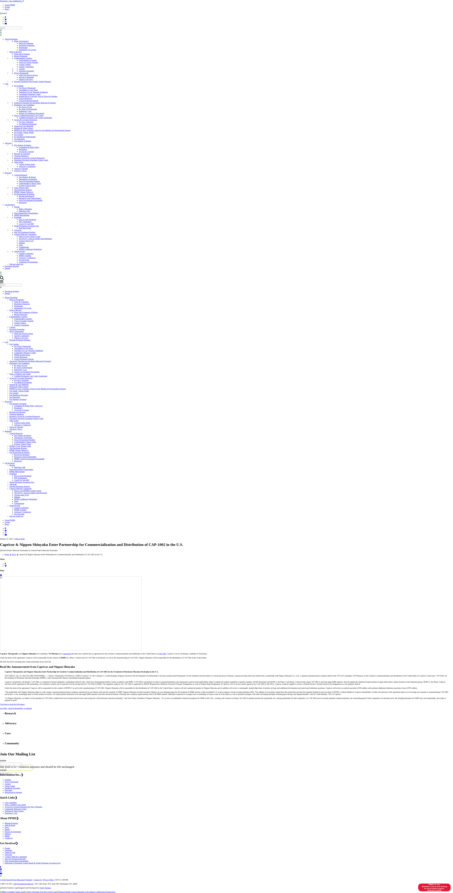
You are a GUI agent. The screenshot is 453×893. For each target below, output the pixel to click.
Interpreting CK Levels (22, 308)
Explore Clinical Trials (22, 444)
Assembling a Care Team (23, 348)
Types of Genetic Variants (23, 321)
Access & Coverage (21, 410)
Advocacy (8, 402)
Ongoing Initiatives (16, 414)
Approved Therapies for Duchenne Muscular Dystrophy (30, 361)
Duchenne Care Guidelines (19, 363)
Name (3, 760)
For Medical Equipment (23, 382)
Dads (16, 501)
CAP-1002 (162, 654)
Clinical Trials (19, 539)
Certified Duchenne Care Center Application (30, 376)
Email (3, 770)
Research (8, 431)
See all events (19, 514)
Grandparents (19, 503)
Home (7, 555)
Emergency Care (20, 370)
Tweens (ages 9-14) (21, 495)
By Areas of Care (20, 365)
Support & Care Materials (19, 385)
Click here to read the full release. (12, 704)
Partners (8, 834)
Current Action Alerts (22, 423)
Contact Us (38, 880)
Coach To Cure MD (21, 480)
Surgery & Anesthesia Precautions (27, 372)
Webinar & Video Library (19, 387)
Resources (18, 461)
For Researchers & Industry (19, 453)
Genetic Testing (20, 323)
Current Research (15, 433)
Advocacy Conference (22, 425)
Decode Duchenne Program (19, 340)
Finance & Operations (13, 832)
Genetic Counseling (21, 325)
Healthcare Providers (12, 788)
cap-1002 (3, 708)
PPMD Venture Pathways (19, 450)
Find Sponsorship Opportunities (21, 469)
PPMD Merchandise (17, 472)
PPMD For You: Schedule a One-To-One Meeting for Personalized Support (37, 389)
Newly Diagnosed (11, 782)
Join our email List (16, 516)
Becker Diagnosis (20, 315)
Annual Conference (21, 508)
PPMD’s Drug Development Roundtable (29, 459)
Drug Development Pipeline (24, 440)
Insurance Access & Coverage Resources (24, 416)
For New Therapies (21, 380)
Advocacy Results (16, 427)
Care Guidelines (11, 803)
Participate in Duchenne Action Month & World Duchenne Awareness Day (33, 863)
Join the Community (21, 336)
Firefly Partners (45, 888)
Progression (18, 306)
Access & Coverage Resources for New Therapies (23, 807)
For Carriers (13, 393)
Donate (7, 294)
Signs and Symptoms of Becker (26, 312)
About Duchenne (11, 298)
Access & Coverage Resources (20, 378)
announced (67, 654)
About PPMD (10, 5)
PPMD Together (20, 510)
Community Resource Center (25, 353)
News (7, 9)
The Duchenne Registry (18, 448)
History (7, 830)
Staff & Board (10, 825)
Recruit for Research (21, 455)
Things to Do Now (21, 338)
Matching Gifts (19, 467)
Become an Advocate (17, 412)
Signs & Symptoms (21, 302)
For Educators (14, 397)
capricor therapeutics (15, 708)
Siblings (17, 497)
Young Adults (10, 786)
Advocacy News (15, 429)
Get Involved (10, 463)
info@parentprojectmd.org (23, 884)
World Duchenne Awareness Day (21, 482)
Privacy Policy (48, 880)
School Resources (20, 357)
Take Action (14, 421)
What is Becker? (15, 310)
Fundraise (13, 474)
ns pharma (28, 708)
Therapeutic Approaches (23, 438)
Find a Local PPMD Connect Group (27, 491)
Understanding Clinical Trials (25, 442)
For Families (14, 344)
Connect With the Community (20, 489)
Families (8, 780)
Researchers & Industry (13, 792)
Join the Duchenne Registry (19, 486)
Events (7, 7)
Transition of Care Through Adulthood (28, 351)
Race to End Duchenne (22, 476)
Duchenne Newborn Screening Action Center (26, 419)
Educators (8, 790)
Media (7, 836)
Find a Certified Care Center (20, 374)
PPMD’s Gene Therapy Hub (20, 446)
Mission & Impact (11, 823)
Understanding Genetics (18, 317)
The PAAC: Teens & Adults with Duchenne (30, 493)
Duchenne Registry (12, 291)
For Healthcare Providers (18, 395)
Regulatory (18, 408)
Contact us (9, 838)
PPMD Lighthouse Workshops (25, 499)
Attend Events (14, 506)
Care (6, 342)
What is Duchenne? (16, 300)
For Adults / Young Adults (19, 391)
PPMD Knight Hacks (22, 355)
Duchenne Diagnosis (22, 304)
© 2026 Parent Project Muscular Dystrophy (16, 880)
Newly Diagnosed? (16, 331)
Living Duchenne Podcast (24, 359)
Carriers (12, 327)
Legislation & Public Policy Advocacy (28, 406)
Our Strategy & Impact (17, 399)
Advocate (13, 484)
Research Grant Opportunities (25, 457)
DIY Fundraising (20, 478)
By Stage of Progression (23, 368)
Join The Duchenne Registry (15, 859)
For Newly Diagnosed (22, 346)
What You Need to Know (23, 334)
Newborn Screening (16, 329)
